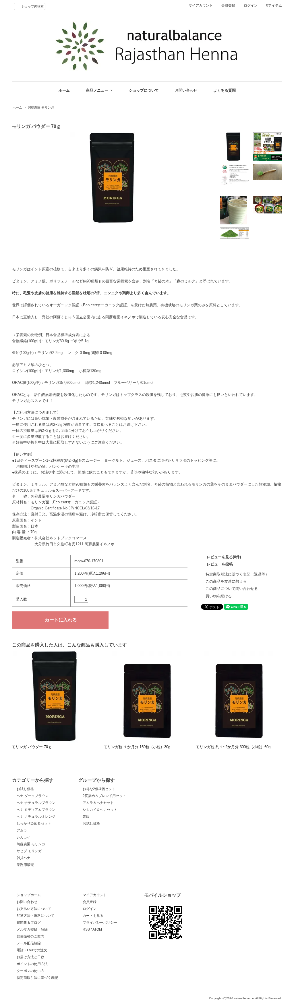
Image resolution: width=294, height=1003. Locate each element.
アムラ (22, 830)
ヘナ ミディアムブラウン (36, 810)
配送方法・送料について (36, 916)
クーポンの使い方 (30, 971)
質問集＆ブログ (29, 923)
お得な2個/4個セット (99, 789)
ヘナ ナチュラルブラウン (36, 803)
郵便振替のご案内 (30, 936)
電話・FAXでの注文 (32, 950)
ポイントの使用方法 (32, 964)
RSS (86, 929)
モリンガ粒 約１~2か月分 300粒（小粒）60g (233, 747)
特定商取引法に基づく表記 (37, 978)
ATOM (97, 929)
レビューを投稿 (220, 564)
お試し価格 (25, 789)
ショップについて (144, 90)
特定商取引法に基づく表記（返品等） (237, 574)
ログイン (251, 5)
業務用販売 (25, 865)
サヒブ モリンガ (29, 851)
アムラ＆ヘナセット (98, 803)
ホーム (64, 90)
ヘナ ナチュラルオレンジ (36, 817)
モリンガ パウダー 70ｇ (32, 747)
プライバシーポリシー (100, 923)
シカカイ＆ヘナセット (100, 810)
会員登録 (228, 5)
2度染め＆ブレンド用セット (104, 796)
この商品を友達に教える (226, 581)
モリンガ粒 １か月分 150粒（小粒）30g (137, 747)
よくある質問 (224, 90)
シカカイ (23, 837)
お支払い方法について (34, 909)
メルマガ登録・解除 (32, 929)
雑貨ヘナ (23, 858)
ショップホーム (29, 895)
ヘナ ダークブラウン (33, 796)
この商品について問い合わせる (232, 588)
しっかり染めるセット (34, 823)
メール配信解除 (29, 943)
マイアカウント (201, 5)
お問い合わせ (186, 90)
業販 (86, 817)
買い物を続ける (219, 596)
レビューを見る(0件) (224, 557)
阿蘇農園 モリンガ (41, 107)
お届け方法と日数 (30, 957)
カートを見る (93, 916)
